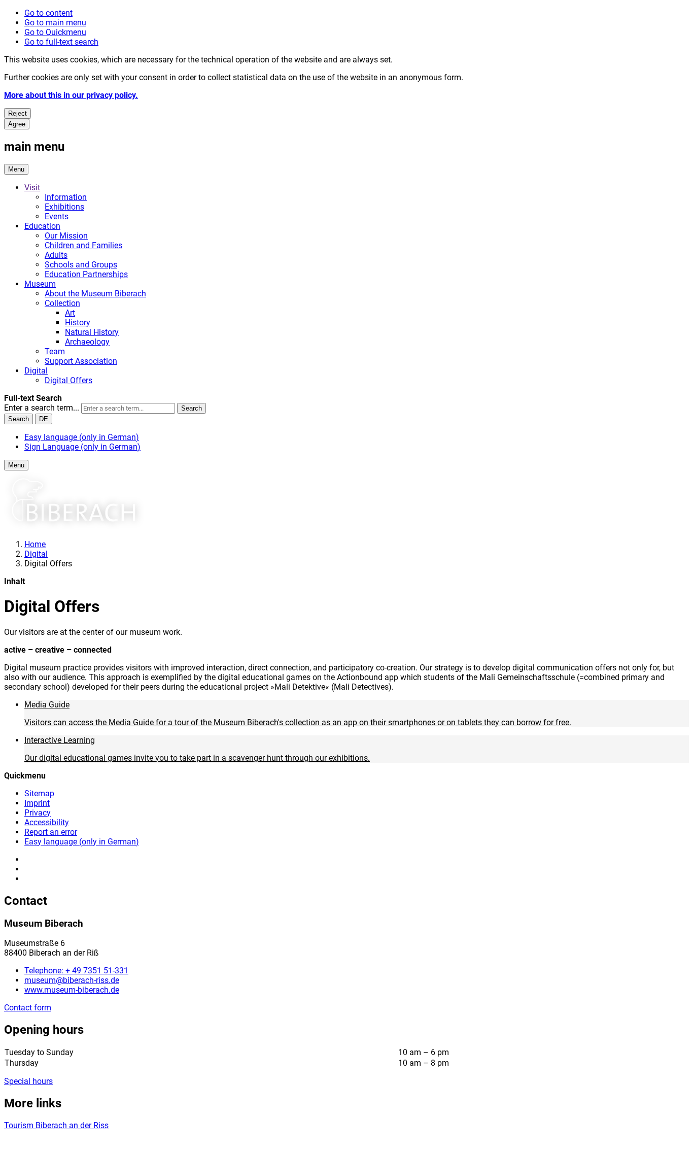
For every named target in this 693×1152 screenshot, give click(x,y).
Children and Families (83, 245)
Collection (62, 303)
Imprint (37, 803)
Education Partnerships (86, 274)
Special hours (28, 1081)
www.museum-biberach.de (71, 990)
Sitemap (39, 793)
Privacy (37, 813)
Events (56, 216)
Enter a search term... (41, 408)
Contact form (27, 1007)
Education (42, 226)
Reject (17, 113)
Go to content (48, 13)
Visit (32, 187)
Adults (56, 255)
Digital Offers (68, 380)
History (77, 322)
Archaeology (87, 342)
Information (66, 197)
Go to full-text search (61, 42)
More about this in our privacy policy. (71, 95)
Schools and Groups (81, 264)
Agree (16, 124)
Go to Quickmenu (55, 32)
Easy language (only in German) (81, 437)
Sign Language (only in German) (82, 447)
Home (35, 544)
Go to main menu (55, 22)
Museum (40, 284)
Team (55, 351)
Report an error (50, 832)
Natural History (92, 332)
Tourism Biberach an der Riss (56, 1125)
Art (70, 313)
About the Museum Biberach (95, 293)
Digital (36, 371)
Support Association (81, 361)
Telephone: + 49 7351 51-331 (76, 970)
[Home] (74, 526)
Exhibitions (64, 207)
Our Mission (66, 236)
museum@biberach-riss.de (71, 980)
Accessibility (46, 822)
